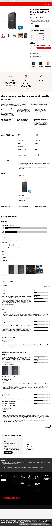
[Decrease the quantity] (31, 47)
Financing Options (23, 480)
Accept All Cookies (46, 524)
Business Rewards (31, 479)
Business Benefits (31, 477)
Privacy (2, 506)
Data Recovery (30, 480)
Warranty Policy (37, 477)
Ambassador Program (30, 485)
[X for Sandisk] (50, 478)
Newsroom (15, 480)
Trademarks (22, 506)
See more (47, 21)
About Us (15, 476)
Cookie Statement (21, 522)
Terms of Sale (27, 506)
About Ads (16, 506)
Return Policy (37, 478)
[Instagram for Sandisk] (44, 478)
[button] (3, 35)
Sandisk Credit (30, 478)
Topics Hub (29, 476)
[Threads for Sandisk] (47, 479)
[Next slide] (25, 21)
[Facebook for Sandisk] (46, 478)
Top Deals (22, 478)
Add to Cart (44, 47)
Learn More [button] (39, 56)
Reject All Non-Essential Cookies (36, 524)
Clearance (22, 479)
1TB (32, 26)
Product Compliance (34, 506)
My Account (22, 476)
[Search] (50, 4)
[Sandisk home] (4, 4)
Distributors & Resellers (23, 482)
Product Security (37, 480)
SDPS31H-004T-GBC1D (24, 207)
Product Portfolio (23, 477)
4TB (41, 26)
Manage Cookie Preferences (24, 524)
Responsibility (16, 478)
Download (29, 449)
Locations (15, 481)
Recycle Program (30, 481)
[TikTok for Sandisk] (48, 478)
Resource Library (37, 479)
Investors (15, 479)
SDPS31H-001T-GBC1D (23, 206)
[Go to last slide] (3, 21)
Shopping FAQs (23, 483)
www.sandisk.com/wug (7, 466)
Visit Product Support (8, 452)
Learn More (41, 33)
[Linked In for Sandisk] (44, 479)
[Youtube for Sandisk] (46, 479)
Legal (5, 506)
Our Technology (16, 477)
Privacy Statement (14, 522)
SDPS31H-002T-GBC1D (41, 206)
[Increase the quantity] (35, 47)
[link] (39, 51)
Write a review (42, 17)
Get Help (36, 476)
